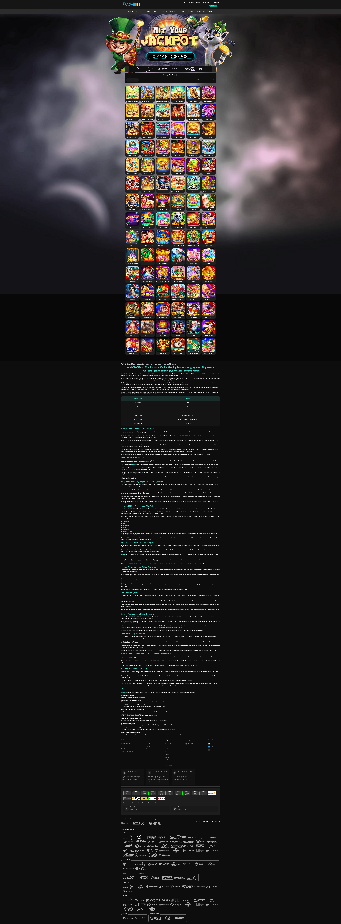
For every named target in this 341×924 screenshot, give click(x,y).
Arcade (183, 11)
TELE (212, 746)
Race (155, 11)
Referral (148, 749)
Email (212, 749)
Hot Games (131, 11)
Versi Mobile (216, 2)
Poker (191, 11)
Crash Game (174, 11)
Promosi (210, 11)
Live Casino (147, 11)
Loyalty (148, 746)
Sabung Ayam (201, 11)
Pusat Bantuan (125, 749)
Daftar (213, 5)
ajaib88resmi (191, 743)
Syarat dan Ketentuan (127, 751)
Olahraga (164, 11)
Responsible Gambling (127, 746)
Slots (138, 11)
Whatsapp (213, 743)
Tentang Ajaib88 (125, 743)
